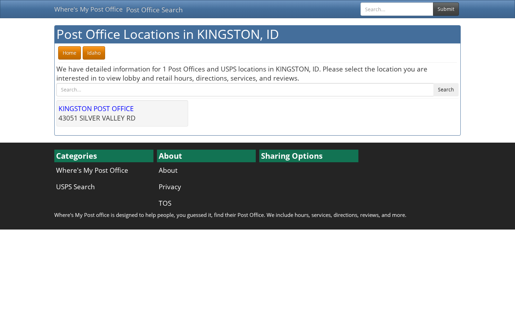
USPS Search (75, 186)
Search (446, 89)
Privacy (170, 186)
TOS (165, 203)
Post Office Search (154, 9)
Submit (446, 9)
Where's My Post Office (88, 9)
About (168, 170)
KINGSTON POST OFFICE (96, 108)
